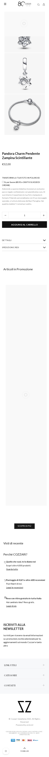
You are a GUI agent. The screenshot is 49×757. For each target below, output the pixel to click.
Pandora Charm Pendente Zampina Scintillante (21, 156)
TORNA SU (24, 751)
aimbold (30, 725)
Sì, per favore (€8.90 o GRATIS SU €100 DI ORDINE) (21, 183)
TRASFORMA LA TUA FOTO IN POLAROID (21, 178)
